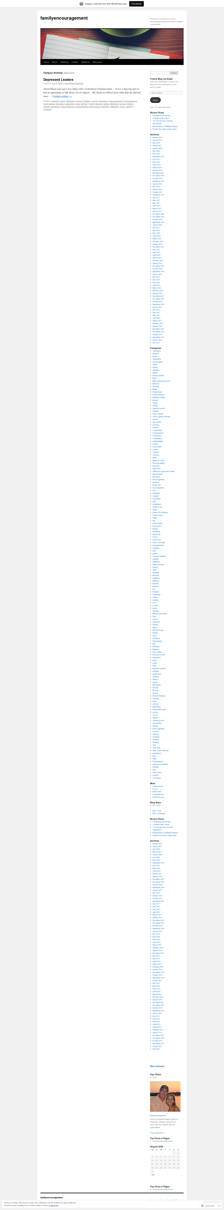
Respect (155, 687)
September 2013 (158, 304)
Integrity (156, 583)
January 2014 (157, 293)
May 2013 (156, 315)
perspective (157, 657)
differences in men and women (163, 471)
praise (155, 660)
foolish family (158, 523)
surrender (156, 736)
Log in (155, 789)
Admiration (157, 350)
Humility (156, 572)
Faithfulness (157, 504)
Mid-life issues (158, 630)
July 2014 (156, 277)
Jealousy (156, 586)
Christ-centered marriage (161, 416)
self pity (84, 104)
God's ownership (159, 542)
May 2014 (156, 282)
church (155, 419)
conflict (155, 444)
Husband (156, 575)
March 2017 (157, 208)
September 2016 (158, 222)
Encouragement (130, 101)
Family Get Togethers (160, 512)
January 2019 (157, 170)
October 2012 (157, 334)
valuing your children (160, 764)
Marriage (156, 611)
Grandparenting (158, 545)
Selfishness (157, 706)
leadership (114, 106)
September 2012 (158, 337)
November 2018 (158, 175)
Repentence (157, 684)
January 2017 (157, 211)
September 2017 (158, 194)
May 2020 (156, 153)
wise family (157, 778)
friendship (60, 104)
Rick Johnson (157, 1066)
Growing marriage (159, 556)
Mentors (156, 624)
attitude (155, 372)
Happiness (156, 561)
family (155, 509)
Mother (155, 632)
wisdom (155, 775)
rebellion (156, 676)
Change (155, 405)
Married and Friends (160, 613)
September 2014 (158, 271)
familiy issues (157, 507)
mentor (155, 619)
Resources (97, 62)
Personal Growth (159, 654)
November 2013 (158, 298)
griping (155, 553)
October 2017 (157, 192)
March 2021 (157, 145)
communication (158, 433)
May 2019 (156, 162)
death (154, 457)
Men (154, 616)
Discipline (156, 476)
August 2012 (157, 340)
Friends (155, 528)
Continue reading (62, 96)
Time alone (156, 747)
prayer (155, 663)
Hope (154, 569)
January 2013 (157, 326)
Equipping (156, 493)
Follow (155, 100)
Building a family (159, 397)
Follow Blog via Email (161, 78)
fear (154, 520)
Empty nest (157, 485)
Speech (155, 717)
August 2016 (157, 225)
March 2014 (157, 288)
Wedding (156, 767)
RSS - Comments (159, 813)
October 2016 (157, 219)
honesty (155, 567)
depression (103, 101)
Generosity (156, 534)
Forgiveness (157, 526)
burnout (79, 101)
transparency (157, 753)
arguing (155, 367)
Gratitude (156, 548)
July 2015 (156, 249)
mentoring (156, 622)
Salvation (156, 698)
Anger (155, 364)
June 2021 (156, 142)
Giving (155, 537)
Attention (156, 370)
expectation (157, 498)
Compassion (157, 435)
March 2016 (157, 238)
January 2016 (157, 244)
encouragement (82, 106)
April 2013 (156, 318)
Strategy (155, 726)
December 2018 (158, 173)
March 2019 (157, 167)
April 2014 (156, 285)
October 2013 (157, 301)
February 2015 (158, 260)
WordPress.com (158, 797)
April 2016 (156, 236)
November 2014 (158, 266)
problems (156, 671)
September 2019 (158, 156)
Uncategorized (158, 761)
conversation (157, 446)
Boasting (156, 386)
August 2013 (157, 307)
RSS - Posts (157, 810)
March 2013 (157, 320)
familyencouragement (64, 17)
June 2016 (156, 230)
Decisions (156, 465)
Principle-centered (159, 668)
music (77, 104)
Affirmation (70, 101)
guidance (156, 559)
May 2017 (156, 203)
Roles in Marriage (159, 695)
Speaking (64, 62)
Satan (154, 701)
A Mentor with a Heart (161, 118)
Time (154, 745)
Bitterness (156, 383)
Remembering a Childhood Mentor (165, 126)
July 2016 (156, 227)
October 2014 (157, 268)
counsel (94, 101)
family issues (94, 106)
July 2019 (156, 159)
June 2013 (156, 312)
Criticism (156, 452)
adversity (55, 101)
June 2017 (156, 200)
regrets (155, 682)
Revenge (156, 690)
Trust (154, 756)
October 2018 (157, 178)
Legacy (155, 597)
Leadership (69, 104)
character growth (159, 408)
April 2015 (156, 255)
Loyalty (155, 605)
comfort (155, 427)
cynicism (156, 455)
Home (46, 62)
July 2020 (156, 151)
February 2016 (158, 241)
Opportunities (157, 641)
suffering (156, 734)
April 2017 (156, 205)
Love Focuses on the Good (162, 1141)
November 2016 (158, 216)
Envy (154, 490)
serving (155, 712)
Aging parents (158, 361)
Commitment (157, 430)
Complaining (157, 438)
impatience (156, 578)
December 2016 (158, 214)
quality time (157, 674)
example (155, 496)
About (54, 62)
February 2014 (158, 290)
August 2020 (157, 148)
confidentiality (158, 441)
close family (157, 422)
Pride (154, 665)
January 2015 (157, 263)
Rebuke (155, 679)
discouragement (68, 106)
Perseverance (157, 652)
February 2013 (158, 323)
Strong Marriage (158, 728)
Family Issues (49, 104)
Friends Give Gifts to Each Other (165, 129)
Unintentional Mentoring (161, 115)
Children (87, 101)
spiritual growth (158, 720)
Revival (155, 693)
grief (154, 550)
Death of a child (158, 460)
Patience (155, 649)
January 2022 (157, 137)
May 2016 (156, 233)
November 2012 (158, 331)
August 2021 (157, 140)
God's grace (157, 539)
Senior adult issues (159, 709)
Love (154, 602)
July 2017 (156, 197)
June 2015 (156, 252)
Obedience (156, 638)
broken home (157, 392)
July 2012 (156, 342)
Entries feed (157, 791)
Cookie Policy (53, 1205)
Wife (154, 769)
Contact (74, 62)
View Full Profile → (157, 1133)
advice (62, 101)
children (130, 104)
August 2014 (157, 274)
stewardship (157, 723)
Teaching (156, 739)
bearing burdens (158, 375)
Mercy (155, 627)
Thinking (156, 742)
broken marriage (158, 394)
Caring (155, 403)
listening (156, 600)
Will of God (157, 772)
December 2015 (158, 246)
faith (154, 501)
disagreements (158, 474)
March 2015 (157, 257)
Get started (136, 4)
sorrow (155, 715)
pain (154, 643)
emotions (156, 482)
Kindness (156, 591)
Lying (155, 608)
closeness (156, 424)
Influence (156, 580)
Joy (154, 589)
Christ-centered (158, 413)
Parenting (156, 646)
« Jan (152, 1174)
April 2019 (156, 164)
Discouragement (116, 101)
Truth (154, 758)
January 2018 (157, 189)
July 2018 (156, 186)
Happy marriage (158, 564)
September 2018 (158, 181)
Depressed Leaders (58, 79)
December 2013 (158, 296)
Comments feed (158, 794)
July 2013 (156, 309)
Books (155, 389)
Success (155, 731)
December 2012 (158, 329)
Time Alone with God (160, 750)
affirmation (114, 104)
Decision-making (159, 463)
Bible (154, 378)
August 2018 (157, 184)
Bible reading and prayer (161, 381)
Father (155, 517)
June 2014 (156, 279)
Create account (158, 786)
